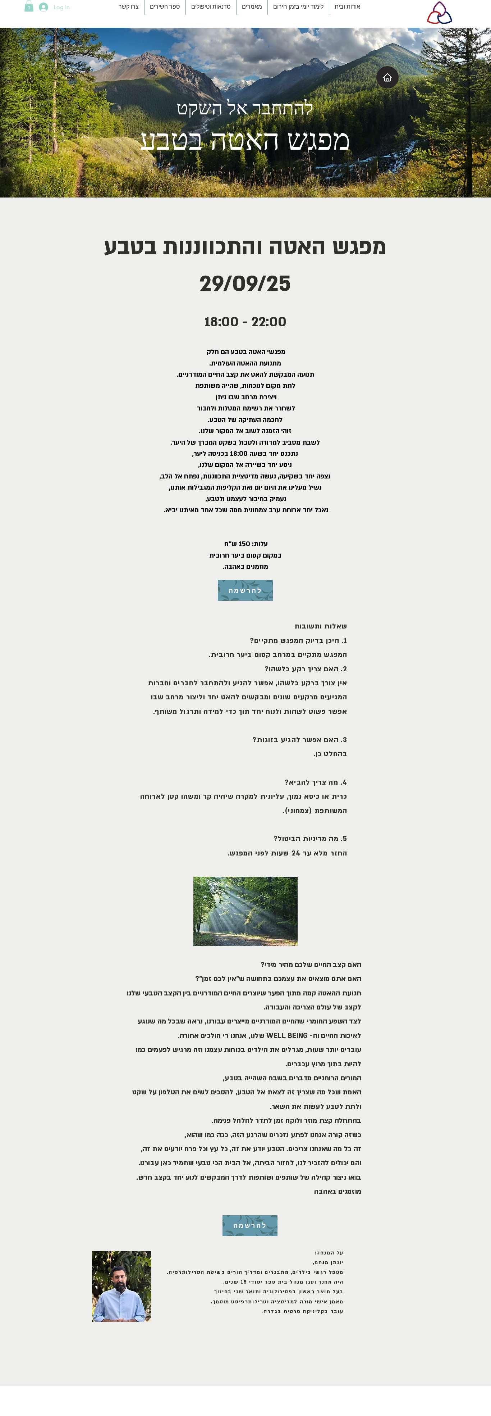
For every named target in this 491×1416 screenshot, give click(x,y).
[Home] (387, 77)
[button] (29, 6)
